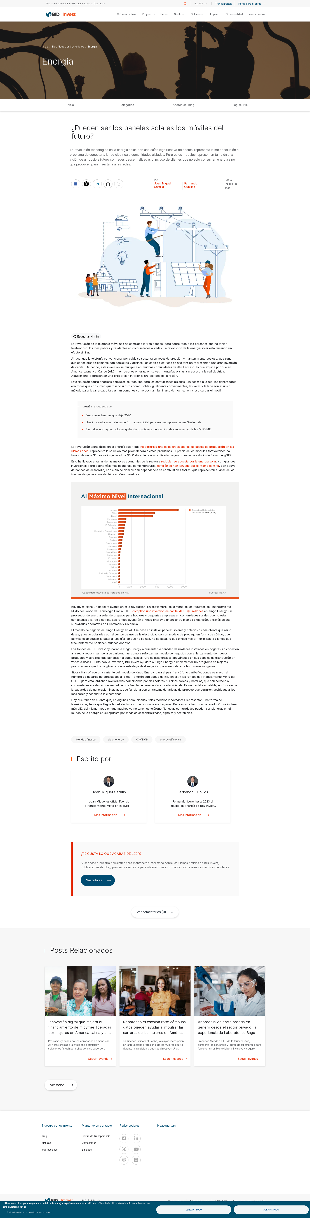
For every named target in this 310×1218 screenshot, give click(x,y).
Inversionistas (256, 14)
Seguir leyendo (98, 1058)
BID (84, 1200)
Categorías (126, 105)
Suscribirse (94, 880)
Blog (44, 1136)
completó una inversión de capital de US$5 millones (167, 611)
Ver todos (57, 1085)
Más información (105, 815)
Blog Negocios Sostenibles (68, 46)
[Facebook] (123, 1138)
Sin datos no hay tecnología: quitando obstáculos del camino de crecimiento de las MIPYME (148, 429)
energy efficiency (170, 739)
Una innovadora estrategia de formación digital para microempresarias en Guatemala (143, 422)
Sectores (179, 14)
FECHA (228, 180)
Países (164, 14)
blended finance (86, 739)
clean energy (116, 739)
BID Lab (95, 1200)
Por (156, 179)
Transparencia (223, 3)
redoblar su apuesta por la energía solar (188, 461)
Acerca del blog (183, 105)
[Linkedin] (136, 1138)
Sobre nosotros (126, 14)
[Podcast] (123, 1160)
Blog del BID (239, 105)
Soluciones (197, 14)
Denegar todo (194, 1209)
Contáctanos (89, 1143)
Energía (92, 46)
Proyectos (148, 14)
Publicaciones (50, 1149)
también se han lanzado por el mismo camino (188, 465)
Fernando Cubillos (190, 185)
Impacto (215, 14)
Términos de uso (176, 1200)
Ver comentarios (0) (151, 912)
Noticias (46, 1143)
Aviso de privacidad (199, 1200)
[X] (123, 1149)
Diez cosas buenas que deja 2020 (108, 415)
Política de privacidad (16, 1212)
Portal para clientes (250, 3)
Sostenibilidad (234, 14)
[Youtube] (136, 1149)
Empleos (87, 1149)
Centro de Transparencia (96, 1136)
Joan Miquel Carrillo (162, 185)
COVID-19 (142, 739)
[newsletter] (136, 1160)
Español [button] (198, 3)
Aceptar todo (271, 1209)
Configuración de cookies (40, 1212)
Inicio (45, 46)
